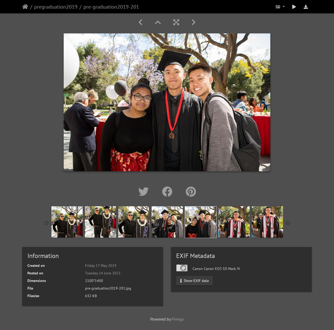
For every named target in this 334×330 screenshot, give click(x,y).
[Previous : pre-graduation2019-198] (140, 22)
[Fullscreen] (176, 22)
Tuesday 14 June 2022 (103, 273)
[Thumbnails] (158, 22)
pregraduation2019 (55, 6)
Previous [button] (46, 223)
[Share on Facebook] (169, 191)
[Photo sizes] (280, 6)
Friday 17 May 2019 (100, 265)
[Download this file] (306, 6)
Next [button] (287, 223)
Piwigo (178, 319)
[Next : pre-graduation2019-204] (193, 22)
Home (25, 7)
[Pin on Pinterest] (191, 191)
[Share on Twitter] (145, 191)
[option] (67, 222)
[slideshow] (294, 6)
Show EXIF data (196, 280)
